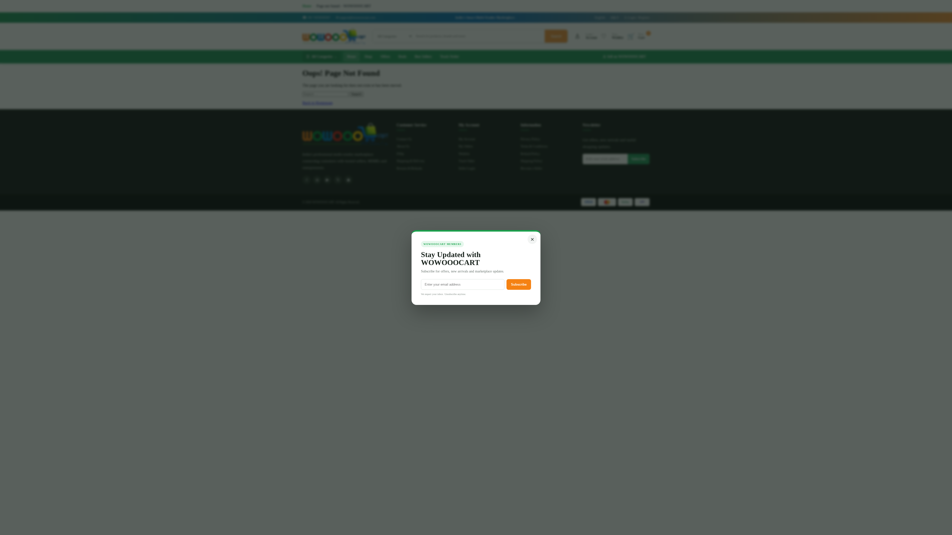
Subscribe (519, 284)
